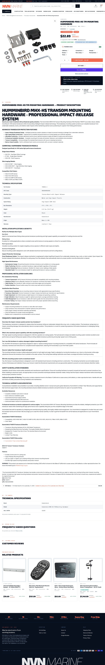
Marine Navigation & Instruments (14, 15)
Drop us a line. (19, 530)
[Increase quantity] (68, 60)
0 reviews (72, 29)
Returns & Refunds (87, 632)
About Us (63, 630)
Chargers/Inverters (58, 11)
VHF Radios (39, 11)
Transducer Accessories (29, 15)
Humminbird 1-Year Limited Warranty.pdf (16, 441)
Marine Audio (47, 11)
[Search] (77, 6)
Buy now (81, 65)
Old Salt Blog (42, 630)
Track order (88, 1)
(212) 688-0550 (65, 1)
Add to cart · (81, 60)
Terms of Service (87, 635)
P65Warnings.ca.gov (21, 465)
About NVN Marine (77, 1)
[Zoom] (55, 21)
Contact (63, 632)
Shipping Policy (87, 630)
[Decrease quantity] (62, 60)
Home (3, 15)
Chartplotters (18, 11)
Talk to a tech (99, 1)
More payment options (81, 73)
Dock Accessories (90, 11)
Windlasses (68, 11)
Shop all (7, 11)
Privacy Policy (86, 638)
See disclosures (82, 39)
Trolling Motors (29, 11)
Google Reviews (65, 635)
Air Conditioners (78, 11)
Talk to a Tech (42, 632)
